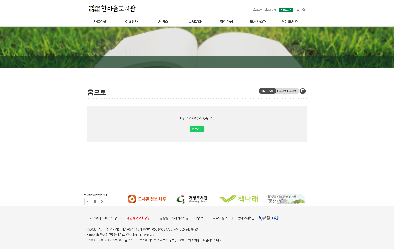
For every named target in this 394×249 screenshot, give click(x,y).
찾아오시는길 (245, 218)
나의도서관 (286, 10)
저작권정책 (220, 218)
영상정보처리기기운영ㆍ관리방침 (181, 218)
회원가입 (272, 10)
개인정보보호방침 (138, 218)
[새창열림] (147, 199)
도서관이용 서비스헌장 (102, 218)
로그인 (259, 10)
